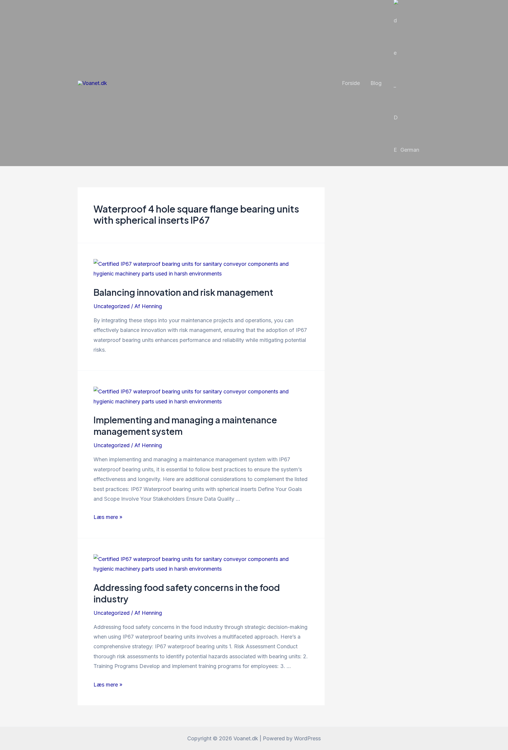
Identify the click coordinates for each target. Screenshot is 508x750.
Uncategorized (111, 306)
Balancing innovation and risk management (183, 292)
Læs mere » (107, 517)
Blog (376, 83)
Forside (351, 83)
